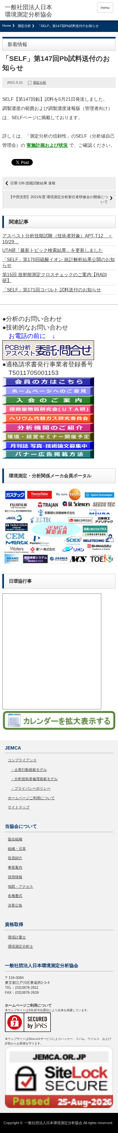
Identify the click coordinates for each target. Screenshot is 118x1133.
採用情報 (15, 877)
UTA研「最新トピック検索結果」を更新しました (52, 250)
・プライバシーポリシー (30, 788)
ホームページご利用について (31, 798)
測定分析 (24, 26)
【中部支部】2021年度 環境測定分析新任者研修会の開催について (58, 199)
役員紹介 (15, 858)
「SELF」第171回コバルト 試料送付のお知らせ (51, 289)
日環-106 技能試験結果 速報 (32, 183)
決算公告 (15, 905)
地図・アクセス (20, 886)
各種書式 (15, 896)
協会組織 (15, 839)
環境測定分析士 (20, 946)
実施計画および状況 (47, 145)
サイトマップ (19, 807)
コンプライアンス (22, 760)
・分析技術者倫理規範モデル (34, 779)
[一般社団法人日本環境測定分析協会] (28, 11)
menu (105, 8)
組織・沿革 (17, 849)
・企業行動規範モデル (29, 770)
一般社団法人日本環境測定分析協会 (53, 1123)
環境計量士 (17, 937)
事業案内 (15, 867)
